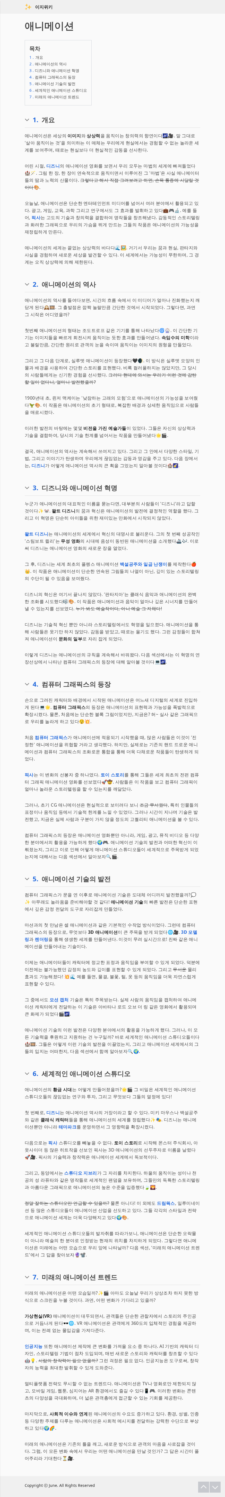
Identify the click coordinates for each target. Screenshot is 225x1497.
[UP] (203, 1487)
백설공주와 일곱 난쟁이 (143, 564)
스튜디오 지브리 (80, 1173)
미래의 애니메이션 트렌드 (54, 96)
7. (35, 1277)
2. (35, 284)
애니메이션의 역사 (48, 63)
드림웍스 (166, 1203)
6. (35, 1073)
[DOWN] (215, 1487)
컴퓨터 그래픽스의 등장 (52, 77)
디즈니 (53, 166)
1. (35, 119)
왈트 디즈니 (36, 534)
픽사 (36, 217)
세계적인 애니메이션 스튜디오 (58, 90)
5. (35, 878)
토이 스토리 (112, 775)
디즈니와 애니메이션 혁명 (54, 70)
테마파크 (68, 1127)
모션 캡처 (59, 1000)
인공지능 (34, 1346)
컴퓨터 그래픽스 (51, 737)
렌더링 (41, 939)
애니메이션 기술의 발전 (52, 83)
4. (35, 684)
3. (35, 487)
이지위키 (44, 7)
